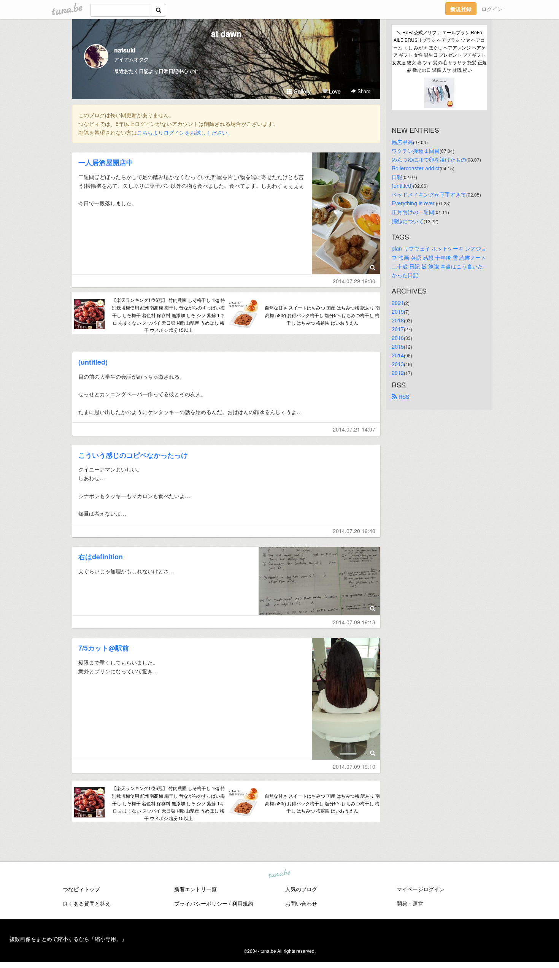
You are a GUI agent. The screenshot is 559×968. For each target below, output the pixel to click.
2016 (398, 337)
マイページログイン (421, 889)
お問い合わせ (301, 903)
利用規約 (242, 903)
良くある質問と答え (87, 903)
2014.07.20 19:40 (354, 531)
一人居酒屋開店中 (105, 162)
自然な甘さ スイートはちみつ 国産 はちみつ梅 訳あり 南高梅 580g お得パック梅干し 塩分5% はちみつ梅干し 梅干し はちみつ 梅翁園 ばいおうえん (322, 315)
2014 (398, 355)
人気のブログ (301, 889)
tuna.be (279, 874)
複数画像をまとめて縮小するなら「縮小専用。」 (68, 939)
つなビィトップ (81, 889)
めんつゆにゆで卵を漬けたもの (429, 159)
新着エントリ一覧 (195, 889)
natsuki (124, 50)
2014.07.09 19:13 (354, 622)
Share (363, 91)
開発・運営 (410, 903)
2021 (398, 302)
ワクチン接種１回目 (416, 150)
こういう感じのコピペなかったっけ (133, 455)
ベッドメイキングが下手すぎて (429, 194)
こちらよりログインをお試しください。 (185, 132)
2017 (398, 329)
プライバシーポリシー (200, 903)
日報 (397, 177)
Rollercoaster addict (416, 168)
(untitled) (93, 362)
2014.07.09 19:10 (354, 766)
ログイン (492, 9)
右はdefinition (100, 557)
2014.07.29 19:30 (354, 281)
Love (334, 91)
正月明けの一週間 (413, 212)
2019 (398, 311)
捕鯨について (408, 221)
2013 (398, 364)
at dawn (226, 33)
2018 (398, 320)
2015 (398, 346)
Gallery (301, 91)
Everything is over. (414, 203)
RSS (403, 396)
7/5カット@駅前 (103, 648)
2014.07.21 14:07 (354, 429)
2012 (398, 372)
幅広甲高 (402, 142)
